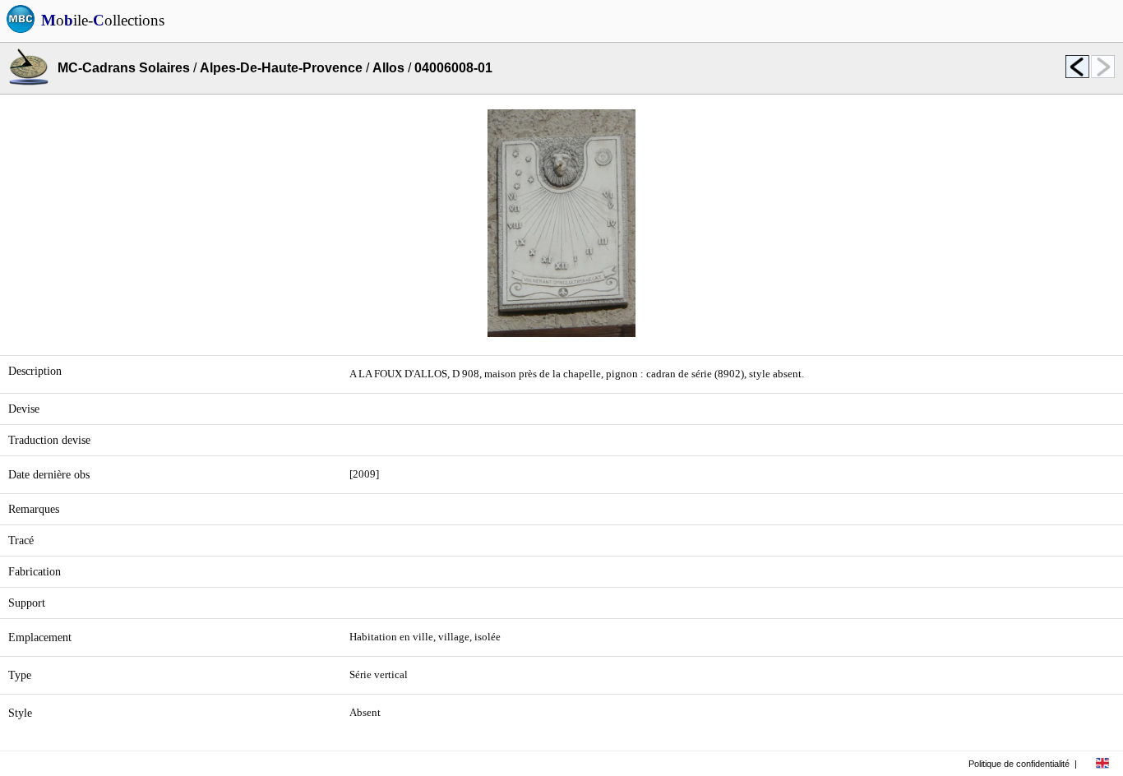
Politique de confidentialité (1019, 764)
